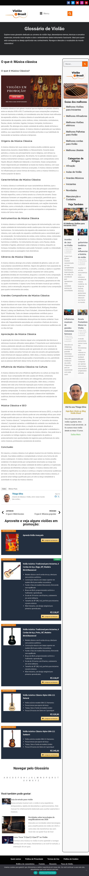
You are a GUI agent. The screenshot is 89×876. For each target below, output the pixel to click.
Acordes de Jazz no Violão (68, 242)
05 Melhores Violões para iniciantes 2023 (74, 224)
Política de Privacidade (34, 859)
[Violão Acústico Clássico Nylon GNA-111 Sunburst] (12, 738)
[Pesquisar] (85, 64)
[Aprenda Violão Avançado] (12, 542)
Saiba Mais (76, 434)
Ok (36, 873)
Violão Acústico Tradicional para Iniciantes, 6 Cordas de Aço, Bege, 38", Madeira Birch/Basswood (41, 566)
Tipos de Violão (67, 864)
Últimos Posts (12, 489)
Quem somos (16, 859)
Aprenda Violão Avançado (33, 535)
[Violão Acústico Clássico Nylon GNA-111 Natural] (12, 702)
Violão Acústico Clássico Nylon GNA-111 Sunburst (39, 733)
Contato (42, 864)
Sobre (4, 489)
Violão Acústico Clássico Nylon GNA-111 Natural (39, 696)
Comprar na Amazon (51, 540)
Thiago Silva (17, 494)
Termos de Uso (53, 859)
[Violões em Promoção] (31, 91)
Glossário (53, 864)
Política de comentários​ (25, 864)
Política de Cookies (71, 859)
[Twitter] (58, 496)
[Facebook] (55, 496)
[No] (86, 870)
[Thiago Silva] (6, 498)
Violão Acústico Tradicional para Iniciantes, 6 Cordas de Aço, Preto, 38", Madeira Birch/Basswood (41, 632)
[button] (44, 13)
